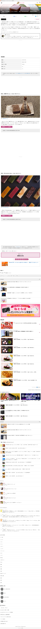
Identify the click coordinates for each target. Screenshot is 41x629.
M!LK (5, 593)
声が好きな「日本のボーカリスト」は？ (9, 484)
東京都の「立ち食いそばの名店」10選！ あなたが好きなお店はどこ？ (16, 448)
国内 (1, 566)
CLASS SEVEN (6, 597)
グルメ (1, 541)
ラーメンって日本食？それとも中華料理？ (10, 493)
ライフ (1, 555)
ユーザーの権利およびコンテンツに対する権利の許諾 (22, 73)
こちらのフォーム (18, 246)
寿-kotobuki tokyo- (6, 207)
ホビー (1, 553)
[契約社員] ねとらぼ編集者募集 (5, 614)
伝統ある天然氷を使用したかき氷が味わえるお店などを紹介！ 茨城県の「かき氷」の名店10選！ (20, 465)
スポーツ (1, 546)
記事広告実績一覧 (3, 623)
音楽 (1, 582)
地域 (1, 571)
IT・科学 (1, 537)
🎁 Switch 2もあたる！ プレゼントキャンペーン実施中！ (7, 0)
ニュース (1, 548)
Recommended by (34, 387)
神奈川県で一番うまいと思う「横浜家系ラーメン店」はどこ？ (13, 502)
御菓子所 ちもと (5, 118)
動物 (1, 564)
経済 (1, 580)
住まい (1, 562)
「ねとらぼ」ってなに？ (4, 607)
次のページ (25, 259)
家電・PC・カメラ (3, 573)
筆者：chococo (7, 34)
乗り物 (1, 557)
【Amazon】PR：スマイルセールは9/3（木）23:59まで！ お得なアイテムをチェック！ (23, 262)
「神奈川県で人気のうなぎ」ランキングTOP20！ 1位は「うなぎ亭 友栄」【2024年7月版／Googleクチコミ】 (22, 444)
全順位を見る (20, 255)
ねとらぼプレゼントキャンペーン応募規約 (6, 612)
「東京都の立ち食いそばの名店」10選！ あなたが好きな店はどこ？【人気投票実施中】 (19, 462)
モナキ (5, 601)
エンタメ (1, 539)
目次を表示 (37, 19)
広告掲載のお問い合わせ (4, 621)
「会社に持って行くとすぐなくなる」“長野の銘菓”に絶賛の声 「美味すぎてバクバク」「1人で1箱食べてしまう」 (22, 455)
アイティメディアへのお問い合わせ (5, 616)
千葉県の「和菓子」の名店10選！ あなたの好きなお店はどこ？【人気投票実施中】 (18, 472)
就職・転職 (2, 575)
